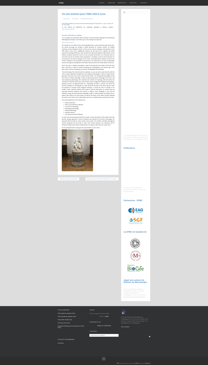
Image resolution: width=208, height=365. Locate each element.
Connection (61, 343)
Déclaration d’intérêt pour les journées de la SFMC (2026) (71, 326)
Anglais (107, 316)
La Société (101, 3)
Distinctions (133, 3)
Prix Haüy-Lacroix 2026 (64, 323)
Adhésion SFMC (111, 3)
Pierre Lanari (75, 18)
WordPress (147, 363)
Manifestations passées (87, 18)
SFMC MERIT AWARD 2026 (65, 319)
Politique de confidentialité (104, 325)
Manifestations (122, 3)
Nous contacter (125, 327)
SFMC (61, 3)
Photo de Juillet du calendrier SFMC (67, 316)
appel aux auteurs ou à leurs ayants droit (134, 297)
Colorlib (136, 363)
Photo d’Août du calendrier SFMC (66, 313)
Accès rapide (143, 3)
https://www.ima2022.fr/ (68, 29)
